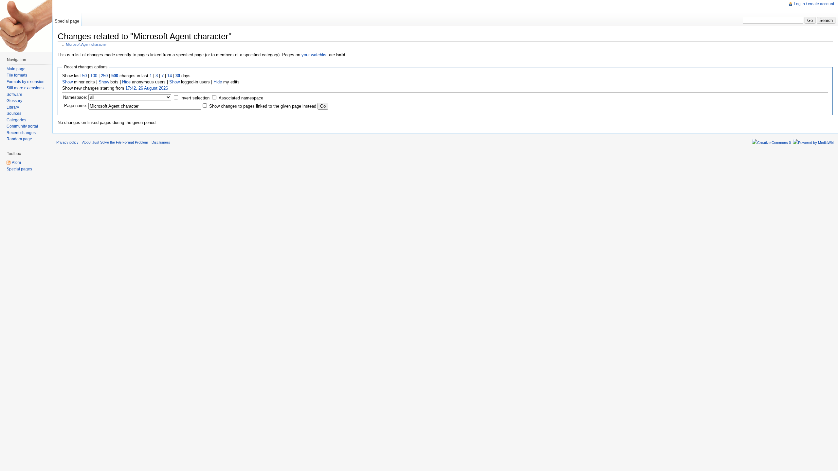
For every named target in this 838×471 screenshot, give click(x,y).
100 (93, 75)
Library (13, 107)
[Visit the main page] (26, 26)
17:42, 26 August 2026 (146, 88)
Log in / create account (814, 4)
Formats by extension (26, 81)
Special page (67, 21)
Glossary (14, 100)
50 (84, 75)
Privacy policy (67, 142)
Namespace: (75, 97)
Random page (19, 139)
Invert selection (195, 98)
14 (169, 75)
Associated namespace (241, 98)
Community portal (22, 126)
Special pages (19, 169)
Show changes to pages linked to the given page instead (262, 106)
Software (14, 94)
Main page (16, 69)
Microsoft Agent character (86, 44)
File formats (17, 75)
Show (67, 81)
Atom (16, 162)
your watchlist (314, 54)
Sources (14, 113)
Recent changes (21, 133)
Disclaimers (161, 142)
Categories (16, 120)
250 (104, 75)
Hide (126, 81)
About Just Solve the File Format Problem (115, 142)
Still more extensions (25, 88)
